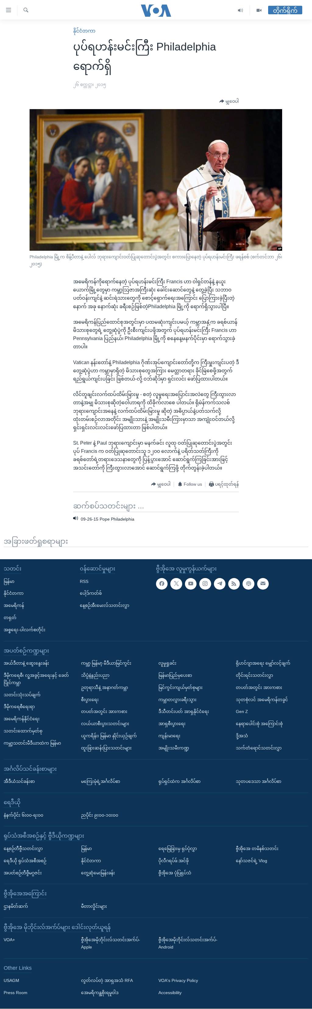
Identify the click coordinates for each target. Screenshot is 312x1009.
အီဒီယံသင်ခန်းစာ (19, 781)
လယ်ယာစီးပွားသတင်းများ (105, 723)
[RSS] (234, 584)
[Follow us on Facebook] (162, 584)
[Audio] (240, 10)
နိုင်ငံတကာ (84, 30)
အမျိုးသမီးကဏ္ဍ (173, 748)
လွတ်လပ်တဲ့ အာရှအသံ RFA (107, 980)
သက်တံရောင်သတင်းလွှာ (259, 748)
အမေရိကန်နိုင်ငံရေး (22, 719)
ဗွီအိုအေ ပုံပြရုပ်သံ (174, 872)
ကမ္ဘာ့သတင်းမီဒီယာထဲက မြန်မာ (32, 743)
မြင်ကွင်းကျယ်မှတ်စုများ (180, 687)
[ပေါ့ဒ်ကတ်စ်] (248, 584)
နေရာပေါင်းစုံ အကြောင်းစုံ (259, 723)
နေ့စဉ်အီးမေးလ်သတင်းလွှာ (104, 605)
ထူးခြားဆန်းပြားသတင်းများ (106, 748)
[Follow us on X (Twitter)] (176, 584)
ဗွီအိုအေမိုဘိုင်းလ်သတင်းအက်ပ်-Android (188, 944)
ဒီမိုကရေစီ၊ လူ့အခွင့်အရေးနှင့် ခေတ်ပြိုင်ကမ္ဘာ (36, 679)
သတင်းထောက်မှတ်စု (23, 730)
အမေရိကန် (14, 605)
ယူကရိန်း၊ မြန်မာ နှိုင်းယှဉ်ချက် (109, 735)
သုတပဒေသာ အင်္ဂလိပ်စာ (258, 781)
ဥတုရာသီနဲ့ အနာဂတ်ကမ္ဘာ (104, 687)
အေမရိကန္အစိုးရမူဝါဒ (100, 992)
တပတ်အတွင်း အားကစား (104, 711)
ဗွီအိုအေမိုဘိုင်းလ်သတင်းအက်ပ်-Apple (110, 944)
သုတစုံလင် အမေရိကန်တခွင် (262, 699)
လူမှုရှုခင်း (167, 663)
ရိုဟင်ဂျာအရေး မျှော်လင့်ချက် (263, 663)
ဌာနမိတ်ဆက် (16, 906)
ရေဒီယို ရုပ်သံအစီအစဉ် (25, 860)
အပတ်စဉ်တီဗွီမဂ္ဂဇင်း (23, 872)
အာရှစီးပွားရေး (172, 723)
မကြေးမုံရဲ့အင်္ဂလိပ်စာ (100, 781)
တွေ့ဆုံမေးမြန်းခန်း (98, 872)
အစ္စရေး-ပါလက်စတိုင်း (24, 629)
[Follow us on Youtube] (191, 584)
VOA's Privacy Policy (178, 980)
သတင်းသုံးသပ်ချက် (22, 694)
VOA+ (9, 940)
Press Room (15, 992)
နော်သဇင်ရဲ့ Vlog (251, 860)
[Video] (259, 10)
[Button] (229, 101)
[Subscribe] (263, 584)
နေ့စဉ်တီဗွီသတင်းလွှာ (23, 848)
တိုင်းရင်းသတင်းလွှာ (254, 675)
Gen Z (242, 711)
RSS (84, 581)
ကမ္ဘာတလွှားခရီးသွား (177, 699)
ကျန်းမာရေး (169, 735)
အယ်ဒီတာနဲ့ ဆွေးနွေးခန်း (26, 663)
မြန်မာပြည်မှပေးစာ (175, 675)
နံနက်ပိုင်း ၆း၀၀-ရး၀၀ (23, 815)
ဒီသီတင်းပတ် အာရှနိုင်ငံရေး (183, 711)
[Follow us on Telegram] (219, 584)
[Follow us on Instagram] (205, 584)
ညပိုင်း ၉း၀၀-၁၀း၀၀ (99, 815)
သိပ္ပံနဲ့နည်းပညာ (95, 675)
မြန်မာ (9, 581)
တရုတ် (10, 617)
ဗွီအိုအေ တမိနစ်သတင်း (257, 848)
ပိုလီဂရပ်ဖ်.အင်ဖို (173, 860)
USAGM (11, 980)
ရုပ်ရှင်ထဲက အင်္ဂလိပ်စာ (179, 781)
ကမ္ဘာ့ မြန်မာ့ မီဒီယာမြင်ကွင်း (106, 663)
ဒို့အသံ (242, 735)
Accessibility (170, 992)
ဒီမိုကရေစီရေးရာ (19, 706)
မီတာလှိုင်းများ (94, 906)
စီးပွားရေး (90, 699)
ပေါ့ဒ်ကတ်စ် (91, 593)
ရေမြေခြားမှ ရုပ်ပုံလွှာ (177, 848)
